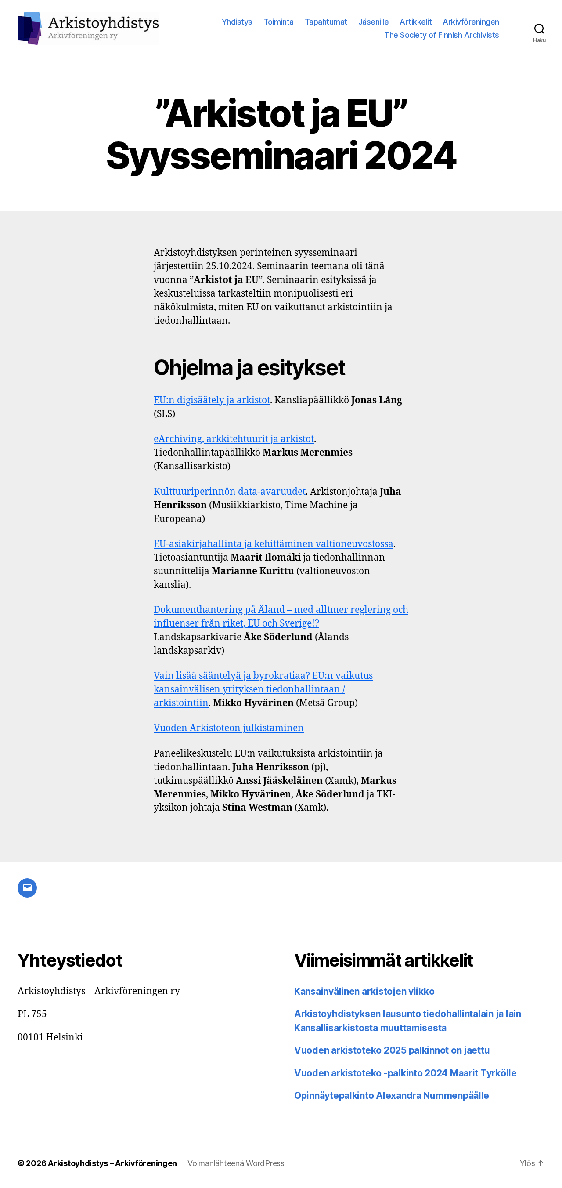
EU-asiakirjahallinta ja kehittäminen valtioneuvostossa (273, 544)
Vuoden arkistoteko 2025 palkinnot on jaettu (392, 1050)
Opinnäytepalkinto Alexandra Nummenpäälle (391, 1095)
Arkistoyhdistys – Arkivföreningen (112, 1163)
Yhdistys (237, 21)
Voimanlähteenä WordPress (236, 1163)
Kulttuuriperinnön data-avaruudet (230, 492)
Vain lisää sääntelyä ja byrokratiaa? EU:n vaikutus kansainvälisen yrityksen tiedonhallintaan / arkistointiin (263, 689)
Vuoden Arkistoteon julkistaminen (229, 728)
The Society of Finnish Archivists (441, 35)
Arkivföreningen (471, 21)
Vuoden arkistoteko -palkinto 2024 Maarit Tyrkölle (405, 1073)
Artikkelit (416, 21)
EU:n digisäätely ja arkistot (212, 400)
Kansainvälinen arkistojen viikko (364, 991)
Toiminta (278, 21)
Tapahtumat (326, 21)
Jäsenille (373, 21)
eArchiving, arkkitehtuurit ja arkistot (234, 439)
